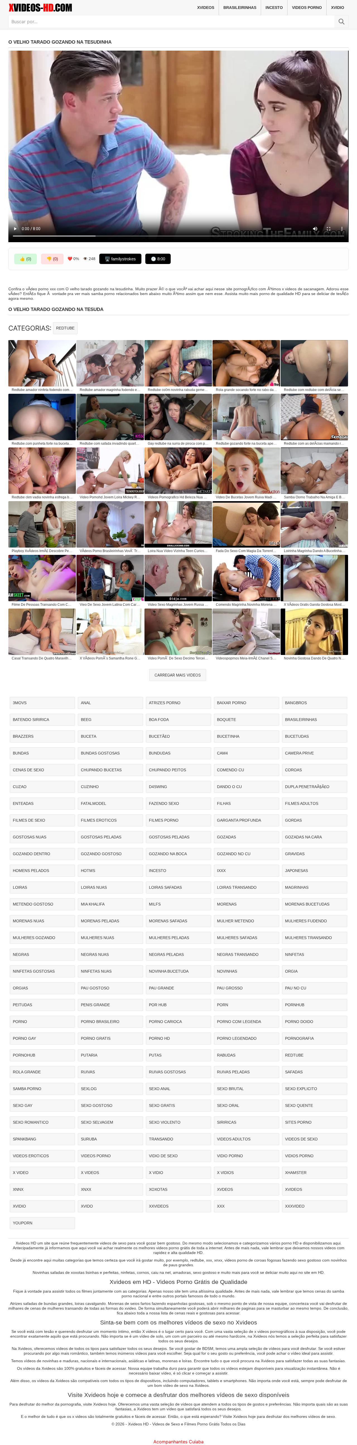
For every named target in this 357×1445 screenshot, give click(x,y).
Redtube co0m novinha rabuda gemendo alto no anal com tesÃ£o (178, 390)
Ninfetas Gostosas (34, 971)
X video (20, 1172)
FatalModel (93, 803)
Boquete (226, 719)
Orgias (20, 988)
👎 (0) (52, 258)
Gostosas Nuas (29, 837)
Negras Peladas (166, 954)
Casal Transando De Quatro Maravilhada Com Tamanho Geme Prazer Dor (42, 658)
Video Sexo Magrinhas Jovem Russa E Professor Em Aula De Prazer (178, 605)
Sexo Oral (228, 1105)
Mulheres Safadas (237, 937)
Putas (155, 1055)
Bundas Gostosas (100, 753)
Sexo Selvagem (97, 1122)
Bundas (21, 753)
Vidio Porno (230, 1156)
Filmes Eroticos (99, 820)
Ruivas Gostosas (167, 1072)
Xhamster (296, 1172)
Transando (161, 1139)
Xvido (87, 1206)
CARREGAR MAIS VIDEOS (178, 675)
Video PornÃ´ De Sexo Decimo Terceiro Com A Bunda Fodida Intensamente (178, 658)
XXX (221, 1206)
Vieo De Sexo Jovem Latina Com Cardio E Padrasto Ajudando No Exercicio (110, 605)
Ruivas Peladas (233, 1072)
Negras (21, 954)
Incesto (274, 7)
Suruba (89, 1139)
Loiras (20, 887)
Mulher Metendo (235, 921)
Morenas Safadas (168, 921)
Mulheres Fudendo (306, 921)
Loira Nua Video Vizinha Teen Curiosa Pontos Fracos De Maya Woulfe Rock (178, 551)
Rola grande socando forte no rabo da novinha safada (246, 390)
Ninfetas (294, 954)
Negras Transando (238, 954)
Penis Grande (95, 1005)
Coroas (293, 770)
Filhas (224, 803)
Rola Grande (27, 1072)
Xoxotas (158, 1189)
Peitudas (22, 1005)
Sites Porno (298, 1122)
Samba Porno (27, 1088)
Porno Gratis (95, 1038)
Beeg (86, 719)
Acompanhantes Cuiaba (178, 1441)
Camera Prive (299, 753)
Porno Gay (24, 1038)
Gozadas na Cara (303, 837)
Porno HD (159, 1038)
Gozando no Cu (233, 854)
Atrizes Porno (164, 703)
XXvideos (158, 1206)
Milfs (155, 904)
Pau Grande (161, 988)
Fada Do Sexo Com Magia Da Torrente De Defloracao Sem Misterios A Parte (246, 551)
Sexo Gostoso (96, 1105)
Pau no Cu (295, 988)
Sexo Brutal (230, 1088)
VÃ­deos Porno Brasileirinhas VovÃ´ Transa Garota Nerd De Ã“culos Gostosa (110, 551)
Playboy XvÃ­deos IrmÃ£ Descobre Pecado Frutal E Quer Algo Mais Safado (42, 551)
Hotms (88, 870)
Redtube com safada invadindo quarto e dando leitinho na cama (110, 443)
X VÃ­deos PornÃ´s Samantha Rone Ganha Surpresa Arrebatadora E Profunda (110, 658)
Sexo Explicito (301, 1088)
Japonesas (296, 870)
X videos (90, 1172)
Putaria (89, 1055)
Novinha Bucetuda (169, 971)
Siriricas (226, 1122)
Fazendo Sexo (164, 803)
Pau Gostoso (95, 988)
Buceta (88, 736)
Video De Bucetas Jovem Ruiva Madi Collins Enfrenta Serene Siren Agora (246, 497)
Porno (20, 1021)
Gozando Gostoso (101, 854)
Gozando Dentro (31, 854)
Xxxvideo (295, 1206)
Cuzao (19, 786)
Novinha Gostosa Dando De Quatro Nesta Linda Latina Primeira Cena (314, 658)
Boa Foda (159, 719)
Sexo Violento (164, 1122)
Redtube (65, 328)
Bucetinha (228, 736)
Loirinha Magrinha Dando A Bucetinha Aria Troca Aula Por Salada (314, 551)
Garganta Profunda (239, 820)
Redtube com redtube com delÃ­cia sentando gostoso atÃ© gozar (314, 390)
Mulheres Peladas (169, 937)
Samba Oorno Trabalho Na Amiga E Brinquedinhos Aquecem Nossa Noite (314, 497)
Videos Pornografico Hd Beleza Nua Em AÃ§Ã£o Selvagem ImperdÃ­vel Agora (178, 497)
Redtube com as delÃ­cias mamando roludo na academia (314, 443)
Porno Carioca (165, 1021)
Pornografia (299, 1038)
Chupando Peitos (167, 770)
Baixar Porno (231, 703)
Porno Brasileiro (100, 1021)
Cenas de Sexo (28, 770)
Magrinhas (296, 887)
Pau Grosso (230, 988)
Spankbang (24, 1139)
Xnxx (86, 1189)
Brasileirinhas (239, 7)
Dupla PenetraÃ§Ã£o (307, 786)
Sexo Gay (22, 1105)
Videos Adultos (233, 1139)
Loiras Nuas (94, 887)
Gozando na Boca (168, 854)
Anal (86, 703)
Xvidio (337, 7)
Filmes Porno (163, 820)
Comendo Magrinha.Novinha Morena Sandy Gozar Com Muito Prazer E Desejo (246, 605)
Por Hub (158, 1005)
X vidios (225, 1172)
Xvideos (205, 7)
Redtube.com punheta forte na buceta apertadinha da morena (42, 443)
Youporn (22, 1223)
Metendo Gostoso (33, 904)
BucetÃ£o (159, 736)
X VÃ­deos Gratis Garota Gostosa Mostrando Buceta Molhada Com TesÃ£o (314, 605)
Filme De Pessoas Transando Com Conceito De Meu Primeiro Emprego (42, 605)
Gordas (293, 820)
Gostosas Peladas (101, 837)
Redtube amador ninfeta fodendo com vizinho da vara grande (42, 390)
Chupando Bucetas (101, 770)
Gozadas (226, 837)
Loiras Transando (237, 887)
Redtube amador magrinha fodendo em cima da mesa (110, 390)
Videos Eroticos (31, 1156)
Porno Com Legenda (239, 1021)
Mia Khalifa (93, 904)
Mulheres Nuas (97, 937)
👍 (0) (25, 258)
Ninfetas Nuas (96, 971)
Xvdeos (225, 1189)
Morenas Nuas (28, 921)
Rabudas (226, 1055)
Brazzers (23, 736)
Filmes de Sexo (29, 820)
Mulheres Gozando (34, 937)
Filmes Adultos (301, 803)
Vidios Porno (299, 1156)
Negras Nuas (95, 954)
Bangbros (296, 703)
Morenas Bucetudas (307, 904)
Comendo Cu (230, 770)
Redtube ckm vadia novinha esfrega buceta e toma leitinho (42, 497)
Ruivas (88, 1072)
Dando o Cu (229, 786)
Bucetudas (297, 736)
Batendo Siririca (31, 719)
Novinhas (227, 971)
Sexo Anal (159, 1088)
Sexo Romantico (31, 1122)
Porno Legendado (237, 1038)
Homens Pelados (31, 870)
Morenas (227, 904)
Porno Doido (299, 1021)
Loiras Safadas (165, 887)
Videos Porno (307, 7)
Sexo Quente (299, 1105)
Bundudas (159, 753)
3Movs (19, 703)
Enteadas (23, 803)
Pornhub (294, 1005)
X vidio (156, 1172)
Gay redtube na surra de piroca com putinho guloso (178, 443)
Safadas (294, 1072)
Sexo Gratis (162, 1105)
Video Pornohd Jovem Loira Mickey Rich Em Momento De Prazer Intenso (110, 497)
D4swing (158, 786)
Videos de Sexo (301, 1139)
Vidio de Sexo (163, 1156)
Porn (222, 1005)
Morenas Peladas (100, 921)
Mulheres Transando (308, 937)
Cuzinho (90, 786)
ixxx (221, 870)
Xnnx (18, 1189)
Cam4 (222, 753)
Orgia (291, 971)
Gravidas (295, 854)
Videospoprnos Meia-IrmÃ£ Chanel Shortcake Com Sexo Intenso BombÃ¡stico (246, 658)
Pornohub (24, 1055)
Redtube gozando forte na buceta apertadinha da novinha (246, 443)
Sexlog (89, 1088)
